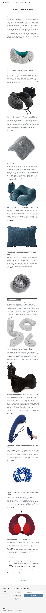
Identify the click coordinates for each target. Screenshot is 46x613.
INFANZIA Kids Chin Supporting (18, 539)
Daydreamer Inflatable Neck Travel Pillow (22, 207)
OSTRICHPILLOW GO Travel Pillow (20, 71)
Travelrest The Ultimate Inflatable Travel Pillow (22, 446)
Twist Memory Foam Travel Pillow (20, 349)
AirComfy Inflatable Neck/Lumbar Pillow (22, 394)
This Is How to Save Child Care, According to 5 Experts (21, 561)
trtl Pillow (10, 163)
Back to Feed (24, 580)
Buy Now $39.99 (10, 130)
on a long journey (17, 19)
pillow (36, 18)
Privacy (5, 593)
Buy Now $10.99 (10, 507)
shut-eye (25, 21)
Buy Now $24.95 (10, 267)
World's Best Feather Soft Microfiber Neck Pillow (23, 493)
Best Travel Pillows (15, 569)
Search (5, 591)
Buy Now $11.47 (10, 220)
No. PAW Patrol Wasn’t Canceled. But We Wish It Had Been (22, 560)
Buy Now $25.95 (10, 460)
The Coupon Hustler (10, 610)
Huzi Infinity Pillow (14, 299)
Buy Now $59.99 (10, 84)
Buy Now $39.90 (10, 317)
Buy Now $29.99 (10, 181)
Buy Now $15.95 (10, 548)
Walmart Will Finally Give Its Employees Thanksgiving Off (22, 566)
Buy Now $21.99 (10, 362)
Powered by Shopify (18, 610)
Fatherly (30, 569)
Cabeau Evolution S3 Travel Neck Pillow (22, 117)
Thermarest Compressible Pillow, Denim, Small (22, 253)
